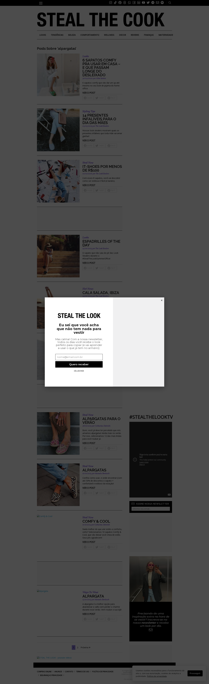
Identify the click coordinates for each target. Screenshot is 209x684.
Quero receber (79, 364)
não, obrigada (79, 371)
